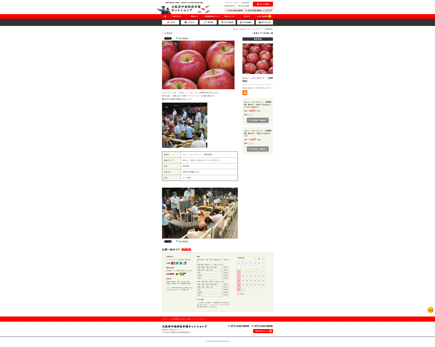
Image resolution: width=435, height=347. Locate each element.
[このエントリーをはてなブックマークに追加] (177, 39)
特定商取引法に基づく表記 (181, 319)
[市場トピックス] (229, 16)
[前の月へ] (255, 259)
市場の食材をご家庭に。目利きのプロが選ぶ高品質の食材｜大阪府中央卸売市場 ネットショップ (185, 8)
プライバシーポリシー (198, 319)
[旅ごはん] (246, 16)
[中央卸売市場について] (212, 16)
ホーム (235, 29)
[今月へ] (259, 259)
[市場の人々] (194, 16)
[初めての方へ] (177, 16)
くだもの (242, 29)
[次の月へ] (263, 259)
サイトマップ (167, 319)
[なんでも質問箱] (264, 16)
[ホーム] (165, 16)
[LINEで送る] (183, 39)
